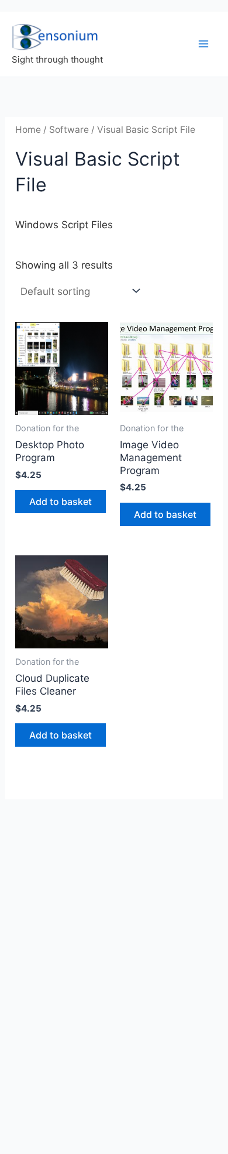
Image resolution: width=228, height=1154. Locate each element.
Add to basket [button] (60, 501)
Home (28, 129)
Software (69, 129)
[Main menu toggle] (203, 44)
